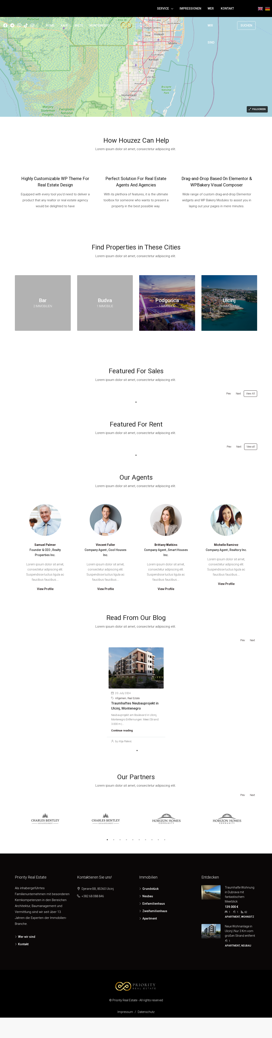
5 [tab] (133, 840)
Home (50, 25)
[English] (260, 25)
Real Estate (134, 698)
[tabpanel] (136, 696)
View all (250, 446)
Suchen (246, 25)
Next (238, 393)
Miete (79, 25)
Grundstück (150, 888)
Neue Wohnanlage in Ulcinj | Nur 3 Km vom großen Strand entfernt (240, 931)
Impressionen (190, 8)
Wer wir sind (211, 25)
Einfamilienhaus (153, 903)
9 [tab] (158, 840)
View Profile (45, 589)
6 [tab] (139, 840)
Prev (228, 393)
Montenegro (99, 25)
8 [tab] (152, 840)
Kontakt (227, 8)
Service (163, 8)
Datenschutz (146, 1012)
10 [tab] (165, 840)
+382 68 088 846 (93, 896)
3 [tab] (120, 840)
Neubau (147, 896)
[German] (267, 25)
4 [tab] (126, 840)
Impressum (125, 1012)
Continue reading (122, 730)
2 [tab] (114, 840)
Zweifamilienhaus (154, 911)
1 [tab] (136, 402)
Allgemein (120, 698)
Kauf (64, 25)
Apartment (149, 918)
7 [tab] (145, 840)
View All (250, 393)
